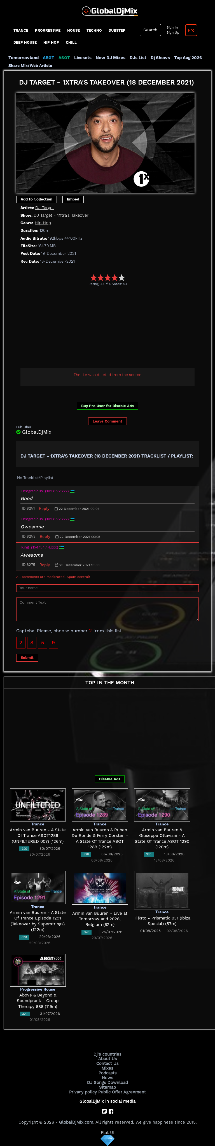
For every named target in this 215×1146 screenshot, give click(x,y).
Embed (73, 199)
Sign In (172, 27)
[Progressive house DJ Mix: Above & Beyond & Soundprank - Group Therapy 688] (38, 969)
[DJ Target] (105, 141)
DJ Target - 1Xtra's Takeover (61, 215)
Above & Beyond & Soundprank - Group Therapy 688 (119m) (38, 1001)
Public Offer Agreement (122, 1091)
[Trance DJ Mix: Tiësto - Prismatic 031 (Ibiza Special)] (162, 890)
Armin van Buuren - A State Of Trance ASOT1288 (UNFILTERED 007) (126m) (38, 835)
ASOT (64, 57)
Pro (191, 30)
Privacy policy (83, 1091)
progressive (47, 30)
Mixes (107, 1068)
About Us (107, 1058)
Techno (94, 30)
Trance (20, 30)
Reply (44, 508)
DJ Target (44, 207)
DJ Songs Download (107, 1082)
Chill (71, 42)
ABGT (48, 57)
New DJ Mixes (110, 57)
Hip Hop (51, 42)
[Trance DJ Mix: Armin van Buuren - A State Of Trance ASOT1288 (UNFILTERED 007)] (38, 804)
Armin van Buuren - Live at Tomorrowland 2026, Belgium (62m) (99, 919)
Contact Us (107, 1063)
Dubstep (117, 30)
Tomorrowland (23, 57)
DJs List (138, 57)
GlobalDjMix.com (76, 1122)
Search (150, 29)
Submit (27, 657)
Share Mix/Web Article (30, 65)
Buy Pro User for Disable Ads (107, 406)
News (107, 1077)
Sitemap (107, 1087)
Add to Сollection (36, 199)
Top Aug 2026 (188, 57)
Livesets (83, 57)
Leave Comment (107, 421)
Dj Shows (160, 57)
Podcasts (108, 1072)
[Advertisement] (115, 328)
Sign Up (173, 32)
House (73, 30)
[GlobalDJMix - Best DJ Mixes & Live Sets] (108, 9)
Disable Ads (109, 779)
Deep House (25, 42)
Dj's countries (107, 1054)
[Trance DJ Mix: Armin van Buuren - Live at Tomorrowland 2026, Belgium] (100, 887)
